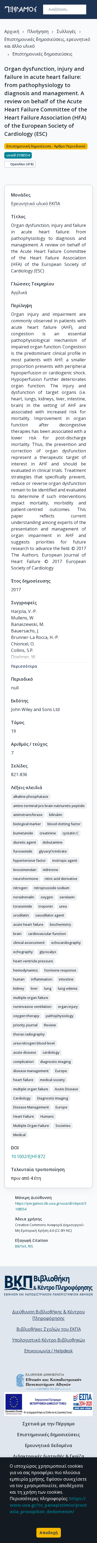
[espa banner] (48, 1404)
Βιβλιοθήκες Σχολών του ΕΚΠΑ (48, 1329)
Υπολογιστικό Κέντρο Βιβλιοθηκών (48, 1340)
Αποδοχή (49, 1532)
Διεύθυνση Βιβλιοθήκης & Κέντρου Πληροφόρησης (48, 1315)
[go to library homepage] (48, 1285)
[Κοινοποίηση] (6, 175)
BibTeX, (21, 1246)
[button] (30, 796)
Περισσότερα (24, 666)
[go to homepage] (20, 9)
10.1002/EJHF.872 (28, 1156)
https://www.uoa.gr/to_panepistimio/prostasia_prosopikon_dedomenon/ (48, 1505)
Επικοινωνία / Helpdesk (48, 1351)
